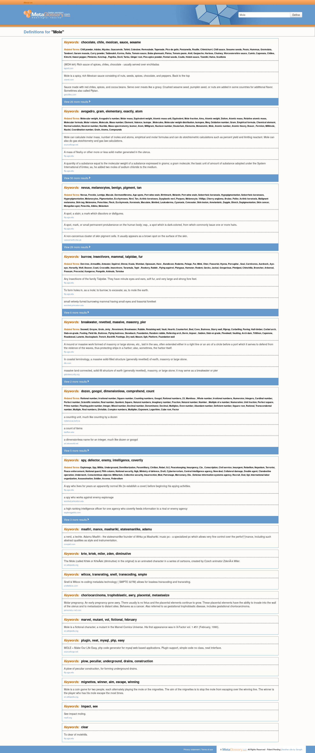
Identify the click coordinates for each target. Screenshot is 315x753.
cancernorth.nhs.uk (72, 239)
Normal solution (72, 126)
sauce (124, 42)
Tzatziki (204, 56)
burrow (86, 256)
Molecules (158, 122)
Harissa (209, 53)
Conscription (211, 467)
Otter (205, 263)
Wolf (81, 267)
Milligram (149, 126)
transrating (100, 574)
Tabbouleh (111, 53)
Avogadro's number (109, 118)
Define (296, 15)
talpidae (131, 256)
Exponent (143, 409)
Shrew (124, 263)
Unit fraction (250, 402)
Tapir (137, 267)
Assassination (85, 478)
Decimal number (135, 405)
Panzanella (185, 49)
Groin (101, 329)
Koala (132, 263)
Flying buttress (116, 333)
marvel (86, 619)
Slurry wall (216, 329)
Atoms (104, 129)
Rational (250, 405)
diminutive (123, 553)
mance (97, 529)
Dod (243, 474)
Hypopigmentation (230, 194)
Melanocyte (192, 198)
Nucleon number (163, 126)
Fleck (111, 202)
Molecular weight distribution (179, 122)
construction (144, 661)
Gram (233, 122)
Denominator (151, 405)
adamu (147, 529)
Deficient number (223, 405)
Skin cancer (263, 202)
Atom (140, 126)
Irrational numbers (222, 398)
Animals (110, 271)
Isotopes (199, 122)
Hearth (171, 329)
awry (132, 595)
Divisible (102, 409)
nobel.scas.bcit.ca (72, 420)
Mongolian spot (72, 206)
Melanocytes (91, 198)
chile (100, 42)
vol (107, 619)
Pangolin (100, 271)
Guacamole (117, 49)
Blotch (234, 202)
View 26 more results (76, 101)
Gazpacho (198, 53)
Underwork (80, 474)
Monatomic (202, 126)
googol (97, 391)
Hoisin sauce (192, 56)
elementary (114, 111)
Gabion (201, 333)
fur (141, 256)
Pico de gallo (172, 49)
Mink (199, 263)
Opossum (150, 263)
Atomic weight (212, 118)
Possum (68, 271)
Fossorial (214, 263)
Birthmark (166, 194)
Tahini (127, 49)
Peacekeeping (178, 467)
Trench (102, 336)
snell (113, 574)
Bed (191, 329)
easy (121, 640)
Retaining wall (153, 329)
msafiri (86, 529)
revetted (105, 322)
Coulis (181, 56)
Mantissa (191, 398)
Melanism (104, 206)
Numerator (238, 398)
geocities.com (70, 94)
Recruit (236, 474)
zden (110, 553)
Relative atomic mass (255, 118)
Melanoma (90, 202)
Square (128, 402)
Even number (186, 405)
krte (84, 553)
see (95, 706)
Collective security (133, 474)
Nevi (131, 198)
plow (84, 661)
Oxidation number (220, 122)
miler (101, 553)
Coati (95, 267)
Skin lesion (202, 202)
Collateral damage (233, 471)
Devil (119, 56)
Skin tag (80, 202)
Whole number (204, 398)
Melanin (176, 194)
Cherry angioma (215, 198)
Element (129, 122)
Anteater (106, 263)
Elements (190, 126)
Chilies (270, 53)
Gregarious (225, 267)
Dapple (226, 202)
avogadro (88, 111)
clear (84, 727)
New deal (218, 471)
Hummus (254, 49)
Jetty (108, 329)
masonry (132, 322)
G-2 (168, 467)
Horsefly (73, 267)
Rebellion (248, 467)
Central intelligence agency (198, 471)
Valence (138, 122)
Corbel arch (270, 329)
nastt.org (68, 717)
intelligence (121, 460)
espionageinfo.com (72, 512)
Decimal (164, 405)
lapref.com (68, 68)
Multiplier (132, 409)
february (131, 619)
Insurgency (192, 467)
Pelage (188, 263)
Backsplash (91, 336)
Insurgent (238, 467)
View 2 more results (75, 381)
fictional (117, 619)
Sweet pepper (79, 56)
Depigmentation (247, 202)
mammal (117, 256)
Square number (125, 398)
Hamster (189, 267)
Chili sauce (219, 49)
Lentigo (101, 194)
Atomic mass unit (162, 118)
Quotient (119, 402)
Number (203, 402)
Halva (212, 56)
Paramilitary (143, 467)
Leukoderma (166, 202)
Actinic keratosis (248, 198)
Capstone (267, 333)
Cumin (251, 53)
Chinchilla (247, 267)
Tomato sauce (139, 53)
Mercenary (180, 474)
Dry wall (130, 336)
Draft (163, 471)
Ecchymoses (121, 198)
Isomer (133, 126)
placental (143, 595)
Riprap (226, 329)
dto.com (67, 362)
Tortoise (120, 271)
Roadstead (69, 336)
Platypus (179, 267)
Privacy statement (192, 749)
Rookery (145, 267)
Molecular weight (89, 118)
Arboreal (269, 267)
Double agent (251, 471)
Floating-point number (91, 405)
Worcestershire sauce (235, 53)
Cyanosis (179, 202)
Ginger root (136, 56)
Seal (242, 263)
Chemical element (265, 122)
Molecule (103, 122)
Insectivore (116, 267)
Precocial (78, 271)
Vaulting (236, 333)
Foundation (142, 333)
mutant (98, 619)
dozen (85, 391)
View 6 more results (75, 312)
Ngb (136, 471)
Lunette (80, 336)
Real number (107, 402)
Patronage (168, 474)
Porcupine (233, 263)
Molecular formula (73, 122)
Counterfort (182, 329)
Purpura (180, 198)
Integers (249, 398)
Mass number (116, 122)
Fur (194, 263)
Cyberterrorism (175, 471)
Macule (109, 194)
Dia (189, 474)
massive (118, 322)
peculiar (95, 661)
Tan (136, 198)
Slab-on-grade (71, 333)
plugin (85, 640)
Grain (97, 129)
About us (28, 2)
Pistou (168, 53)
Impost (193, 333)
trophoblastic (117, 595)
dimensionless (114, 391)
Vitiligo (202, 198)
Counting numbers (143, 398)
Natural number (190, 402)
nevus (85, 187)
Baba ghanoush (156, 53)
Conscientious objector (99, 474)
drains (128, 661)
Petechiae (102, 202)
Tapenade (159, 49)
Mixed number (118, 405)
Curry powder (97, 53)
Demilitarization (127, 467)
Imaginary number (161, 402)
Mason (138, 336)
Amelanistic (215, 202)
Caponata (261, 53)
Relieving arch (173, 333)
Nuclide (103, 126)
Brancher (258, 267)
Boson (251, 126)
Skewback (130, 333)
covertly (137, 460)
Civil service (225, 467)
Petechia (85, 206)
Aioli (190, 53)
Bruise (228, 198)
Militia (100, 467)
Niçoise (106, 49)
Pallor (235, 198)
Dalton (224, 118)
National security (124, 471)
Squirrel (116, 263)
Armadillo (95, 263)
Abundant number (203, 405)
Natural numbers (142, 402)
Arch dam (247, 333)
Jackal (215, 267)
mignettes (88, 682)
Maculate (145, 202)
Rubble (141, 329)
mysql (104, 640)
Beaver (88, 267)
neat (95, 640)
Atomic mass (236, 118)
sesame (135, 42)
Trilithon (257, 333)
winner (102, 682)
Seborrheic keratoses (252, 194)
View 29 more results (76, 247)
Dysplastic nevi (167, 198)
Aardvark (264, 263)
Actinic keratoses (148, 198)
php (113, 640)
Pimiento (92, 56)
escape (121, 682)
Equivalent (177, 118)
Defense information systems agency (211, 474)
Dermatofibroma (123, 194)
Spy (94, 467)
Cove (197, 329)
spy (83, 460)
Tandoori (68, 53)
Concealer (190, 202)
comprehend (135, 391)
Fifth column (108, 471)
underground (112, 661)
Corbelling (236, 329)
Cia (201, 467)
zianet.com (69, 79)
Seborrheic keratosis (209, 194)
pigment (129, 187)
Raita (128, 53)
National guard (93, 471)
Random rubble (157, 333)
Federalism (117, 478)
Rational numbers (172, 398)
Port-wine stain (189, 194)
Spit (145, 336)
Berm (185, 333)
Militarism (117, 474)
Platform (153, 336)
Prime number (71, 405)
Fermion (260, 126)
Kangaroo (90, 271)
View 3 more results (75, 519)
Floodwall (226, 333)
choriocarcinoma (93, 595)
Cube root (166, 409)
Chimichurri (206, 49)
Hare (159, 263)
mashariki (111, 529)
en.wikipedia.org (71, 564)
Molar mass (126, 118)
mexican (112, 42)
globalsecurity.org (71, 374)
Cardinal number (263, 398)
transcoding (127, 574)
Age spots (138, 194)
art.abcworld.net (71, 443)
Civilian (154, 467)
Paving (246, 329)
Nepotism (259, 467)
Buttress (205, 329)
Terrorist (270, 467)
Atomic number (223, 126)
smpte (142, 574)
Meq (207, 122)
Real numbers (89, 409)
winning (133, 682)
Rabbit (154, 267)
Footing (83, 333)
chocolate (88, 42)
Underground (111, 467)
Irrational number (107, 398)
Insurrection (150, 474)
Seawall (84, 329)
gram (100, 111)
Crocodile (105, 267)
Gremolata (265, 49)
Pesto (246, 49)
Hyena (223, 263)
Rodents (179, 263)
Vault (164, 329)
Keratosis (135, 202)
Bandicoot (168, 263)
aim (111, 682)
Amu (201, 118)
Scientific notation (90, 402)
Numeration (237, 402)
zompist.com (69, 544)
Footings (120, 336)
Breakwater (131, 329)
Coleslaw (135, 49)
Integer (106, 405)
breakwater (89, 322)
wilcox (85, 574)
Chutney (218, 53)
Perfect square (265, 402)
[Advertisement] (31, 93)
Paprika (112, 56)
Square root (239, 405)
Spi (248, 474)
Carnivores (252, 263)
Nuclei (67, 129)
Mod (160, 474)
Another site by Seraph (292, 749)
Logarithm (154, 409)
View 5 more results (75, 450)
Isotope (147, 122)
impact (86, 706)
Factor (175, 409)
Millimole (270, 126)
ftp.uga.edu (69, 155)
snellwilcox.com (71, 585)
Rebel (162, 467)
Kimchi (67, 56)
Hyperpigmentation (74, 198)
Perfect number (72, 402)
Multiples (173, 405)
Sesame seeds (234, 49)
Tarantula (128, 267)
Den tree (84, 263)
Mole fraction (191, 118)
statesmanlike (130, 529)
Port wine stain (152, 194)
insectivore (101, 256)
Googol (158, 398)
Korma (120, 53)
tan (139, 187)
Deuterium (178, 126)
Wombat (140, 263)
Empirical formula (246, 122)
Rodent (199, 267)
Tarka (126, 56)
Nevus (83, 194)
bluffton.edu (69, 432)
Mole (211, 126)
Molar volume (91, 122)
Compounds (115, 129)
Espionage (85, 467)
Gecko (207, 267)
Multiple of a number (219, 402)
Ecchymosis (122, 202)
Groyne (93, 329)
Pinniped (236, 267)
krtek (92, 553)
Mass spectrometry (118, 126)
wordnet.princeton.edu (74, 305)
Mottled (155, 202)
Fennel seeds (170, 56)
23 (183, 398)
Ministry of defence (149, 471)
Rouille (195, 49)
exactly (128, 111)
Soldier (97, 478)
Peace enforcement (74, 471)
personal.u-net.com (72, 610)
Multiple (77, 409)
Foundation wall (167, 336)
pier (143, 322)
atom (139, 111)
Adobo (97, 49)
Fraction (176, 402)
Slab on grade (213, 333)
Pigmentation (106, 198)
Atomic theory (239, 126)
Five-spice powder (152, 56)
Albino (94, 206)
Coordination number (82, 129)
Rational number (88, 398)
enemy (106, 460)
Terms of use (207, 749)
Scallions (221, 56)
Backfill (111, 336)
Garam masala (81, 53)
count (150, 391)
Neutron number (89, 126)
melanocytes (101, 187)
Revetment (117, 329)
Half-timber (256, 329)
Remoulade (147, 49)
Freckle (92, 194)
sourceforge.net (71, 144)
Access (106, 478)
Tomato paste (180, 53)
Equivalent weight (143, 118)
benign (116, 187)
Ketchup (102, 56)
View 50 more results (76, 178)
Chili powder (86, 49)
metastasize (160, 595)
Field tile (92, 333)
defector (94, 460)
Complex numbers (117, 409)
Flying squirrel (166, 267)
